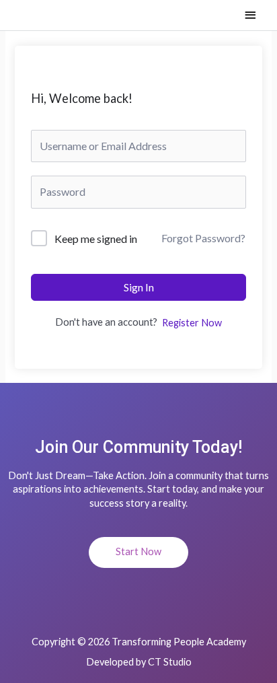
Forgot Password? (203, 237)
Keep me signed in (95, 238)
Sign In (139, 287)
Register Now (192, 322)
